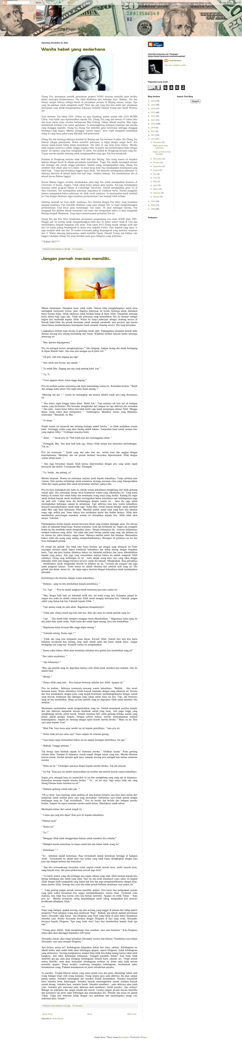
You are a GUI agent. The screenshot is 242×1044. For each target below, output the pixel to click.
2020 (153, 124)
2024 (153, 108)
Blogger (144, 1037)
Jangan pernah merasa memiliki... (76, 258)
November (157, 159)
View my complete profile (175, 65)
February (157, 193)
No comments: (77, 249)
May (155, 181)
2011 (153, 139)
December (157, 142)
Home (89, 1014)
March (156, 189)
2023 (153, 112)
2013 (153, 131)
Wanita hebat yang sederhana (73, 49)
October (156, 162)
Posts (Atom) (58, 1018)
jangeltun (125, 1037)
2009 (153, 205)
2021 (153, 120)
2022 (153, 116)
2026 (153, 101)
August (156, 170)
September (157, 166)
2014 (153, 128)
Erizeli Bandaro (175, 60)
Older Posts (131, 1014)
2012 (153, 135)
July (155, 174)
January (156, 196)
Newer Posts (47, 1014)
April (155, 185)
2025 (153, 105)
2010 (153, 201)
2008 (153, 209)
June (155, 178)
